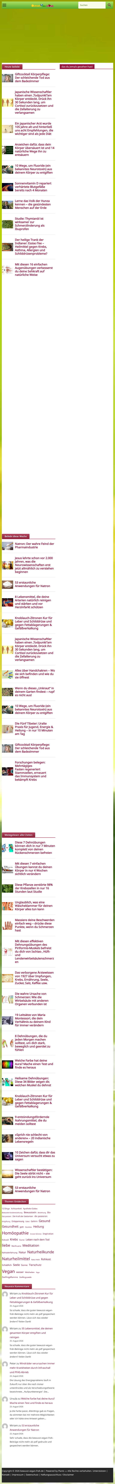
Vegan (8, 1271)
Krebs (14, 1239)
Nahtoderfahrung (9, 1252)
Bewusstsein (30, 1212)
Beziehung (42, 1213)
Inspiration (48, 1233)
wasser (20, 1272)
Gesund (44, 1221)
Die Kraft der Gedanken (23, 1216)
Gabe (27, 1221)
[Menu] (4, 5)
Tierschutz (35, 1265)
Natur (22, 1252)
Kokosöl (5, 1240)
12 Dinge (6, 1208)
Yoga (38, 1272)
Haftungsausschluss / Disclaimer (57, 1474)
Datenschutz (32, 1474)
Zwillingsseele (25, 1277)
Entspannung (18, 1221)
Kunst (21, 1240)
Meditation (30, 1245)
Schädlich (7, 1264)
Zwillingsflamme (10, 1277)
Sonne (24, 1264)
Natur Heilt (35, 1260)
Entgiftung (6, 1221)
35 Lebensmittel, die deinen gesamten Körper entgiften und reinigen (31, 1333)
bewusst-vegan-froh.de (32, 1470)
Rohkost (46, 1259)
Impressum (18, 1474)
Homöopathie (15, 1233)
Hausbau (28, 1227)
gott (22, 1226)
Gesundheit (10, 1226)
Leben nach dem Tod (37, 1239)
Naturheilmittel (16, 1258)
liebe (6, 1245)
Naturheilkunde (40, 1251)
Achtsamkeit (16, 1208)
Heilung (38, 1226)
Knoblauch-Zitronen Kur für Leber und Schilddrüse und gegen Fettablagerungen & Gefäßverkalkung (31, 1298)
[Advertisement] (57, 36)
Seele (16, 1265)
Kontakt (6, 1474)
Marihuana (16, 1246)
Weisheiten (30, 1272)
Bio (48, 1212)
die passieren (40, 1216)
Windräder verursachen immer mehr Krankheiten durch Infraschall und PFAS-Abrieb (32, 1368)
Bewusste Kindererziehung (12, 1213)
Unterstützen (99, 1470)
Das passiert (6, 1216)
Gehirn (34, 1221)
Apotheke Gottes (30, 1208)
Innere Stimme (35, 1234)
